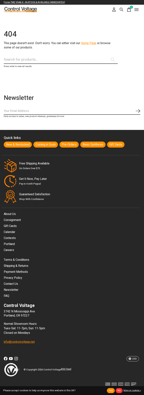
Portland (9, 244)
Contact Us (11, 284)
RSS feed (66, 369)
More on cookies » (132, 390)
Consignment (12, 220)
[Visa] (120, 385)
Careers (9, 250)
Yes (111, 390)
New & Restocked (18, 144)
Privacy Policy (13, 278)
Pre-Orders (69, 144)
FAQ (6, 296)
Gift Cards (115, 144)
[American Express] (127, 385)
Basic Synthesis (92, 144)
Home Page (88, 43)
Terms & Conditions (16, 260)
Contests (10, 238)
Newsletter (11, 290)
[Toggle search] (121, 9)
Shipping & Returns (16, 266)
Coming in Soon (46, 144)
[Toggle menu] (136, 9)
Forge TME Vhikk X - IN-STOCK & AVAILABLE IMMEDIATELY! (34, 2)
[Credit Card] (107, 385)
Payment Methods (16, 272)
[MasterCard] (114, 385)
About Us (10, 214)
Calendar (9, 232)
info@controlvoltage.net (19, 342)
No (119, 390)
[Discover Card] (133, 385)
